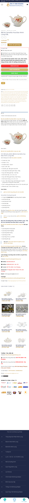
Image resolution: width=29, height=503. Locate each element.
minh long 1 (19, 98)
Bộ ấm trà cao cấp (18, 94)
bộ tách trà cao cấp (15, 95)
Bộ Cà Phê (5, 256)
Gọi (5, 501)
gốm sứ (9, 97)
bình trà (16, 91)
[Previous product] (5, 37)
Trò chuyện (24, 501)
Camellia (5, 97)
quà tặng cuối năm (17, 99)
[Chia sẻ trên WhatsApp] (2, 105)
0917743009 (11, 370)
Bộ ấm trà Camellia (10, 94)
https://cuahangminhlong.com (13, 259)
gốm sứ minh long (22, 97)
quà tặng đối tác (11, 101)
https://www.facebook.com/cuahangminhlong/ (13, 278)
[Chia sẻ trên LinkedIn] (14, 105)
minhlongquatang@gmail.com (11, 373)
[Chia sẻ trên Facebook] (5, 105)
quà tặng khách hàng (19, 101)
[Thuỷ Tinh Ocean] (9, 386)
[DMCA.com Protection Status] (4, 376)
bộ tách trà (8, 95)
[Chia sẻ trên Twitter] (7, 105)
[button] (2, 4)
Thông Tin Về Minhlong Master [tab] (8, 115)
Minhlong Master (4, 99)
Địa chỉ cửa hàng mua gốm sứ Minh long (11, 246)
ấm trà (13, 91)
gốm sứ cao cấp (14, 97)
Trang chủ (3, 30)
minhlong (24, 98)
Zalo (14, 501)
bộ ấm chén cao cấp (12, 92)
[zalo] (14, 499)
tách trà (17, 102)
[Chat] (24, 499)
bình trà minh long (22, 91)
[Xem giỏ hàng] (27, 4)
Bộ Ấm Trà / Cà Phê (11, 30)
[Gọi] (5, 499)
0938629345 (19, 370)
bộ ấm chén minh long (23, 92)
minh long (14, 98)
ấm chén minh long (7, 91)
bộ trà (21, 95)
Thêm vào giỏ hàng (14, 44)
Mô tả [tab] (2, 113)
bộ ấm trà (3, 94)
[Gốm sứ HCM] (14, 386)
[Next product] (2, 37)
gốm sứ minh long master (6, 98)
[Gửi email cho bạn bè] (9, 105)
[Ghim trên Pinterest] (12, 105)
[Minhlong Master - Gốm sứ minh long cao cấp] (15, 4)
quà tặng (10, 99)
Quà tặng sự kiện (12, 102)
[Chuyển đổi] (2, 437)
